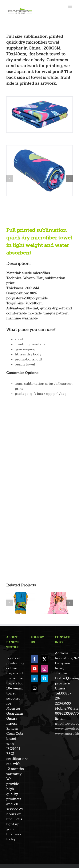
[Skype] (44, 678)
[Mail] (34, 688)
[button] (9, 178)
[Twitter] (44, 659)
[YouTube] (34, 668)
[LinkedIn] (34, 678)
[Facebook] (34, 659)
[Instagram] (44, 668)
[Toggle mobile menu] (70, 6)
